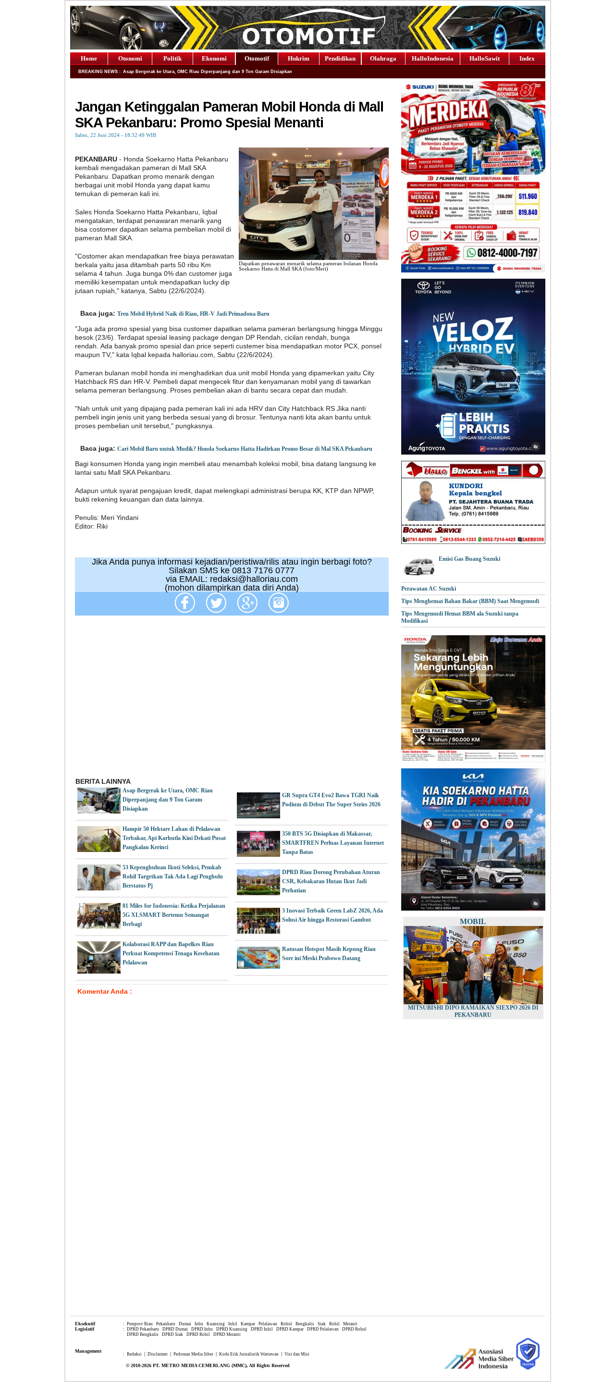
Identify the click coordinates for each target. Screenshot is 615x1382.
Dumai (185, 1323)
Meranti (350, 1323)
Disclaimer (158, 1354)
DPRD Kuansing (231, 1329)
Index (527, 58)
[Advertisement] (232, 700)
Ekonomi (214, 58)
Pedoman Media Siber (193, 1354)
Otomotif (257, 58)
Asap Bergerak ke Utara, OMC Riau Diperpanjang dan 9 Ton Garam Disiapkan (168, 799)
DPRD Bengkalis (143, 1334)
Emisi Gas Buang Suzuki (469, 558)
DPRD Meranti (227, 1334)
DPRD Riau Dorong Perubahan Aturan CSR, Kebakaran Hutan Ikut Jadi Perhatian (331, 881)
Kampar (248, 1323)
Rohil (334, 1323)
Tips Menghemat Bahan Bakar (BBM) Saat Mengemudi (470, 601)
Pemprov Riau (140, 1323)
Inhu (199, 1323)
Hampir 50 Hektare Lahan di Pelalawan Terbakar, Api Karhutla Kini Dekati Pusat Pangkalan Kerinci (174, 838)
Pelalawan (267, 1323)
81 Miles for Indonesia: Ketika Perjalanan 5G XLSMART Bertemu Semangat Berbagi (174, 914)
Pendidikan (340, 58)
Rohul (286, 1323)
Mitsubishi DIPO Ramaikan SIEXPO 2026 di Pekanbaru (473, 1011)
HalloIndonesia (433, 58)
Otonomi (130, 58)
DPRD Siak (172, 1334)
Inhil (232, 1323)
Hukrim (298, 58)
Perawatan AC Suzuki (428, 588)
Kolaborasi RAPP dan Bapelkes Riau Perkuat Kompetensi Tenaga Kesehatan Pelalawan (171, 953)
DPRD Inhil (262, 1329)
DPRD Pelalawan (323, 1329)
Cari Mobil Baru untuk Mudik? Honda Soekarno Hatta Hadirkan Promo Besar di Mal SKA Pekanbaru (244, 448)
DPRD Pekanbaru (143, 1329)
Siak (322, 1323)
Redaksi (134, 1354)
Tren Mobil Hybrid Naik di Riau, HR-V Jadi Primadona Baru (193, 313)
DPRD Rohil (198, 1334)
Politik (172, 58)
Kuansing (216, 1323)
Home (89, 58)
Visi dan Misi (296, 1354)
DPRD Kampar (290, 1329)
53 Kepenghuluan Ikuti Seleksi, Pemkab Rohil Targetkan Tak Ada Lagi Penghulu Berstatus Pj (173, 876)
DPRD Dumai (175, 1329)
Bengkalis (304, 1323)
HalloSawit (484, 58)
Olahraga (383, 58)
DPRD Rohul (354, 1329)
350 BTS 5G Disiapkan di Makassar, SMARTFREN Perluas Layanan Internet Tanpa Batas (333, 842)
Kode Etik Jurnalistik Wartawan (249, 1354)
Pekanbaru (165, 1323)
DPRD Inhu (202, 1329)
